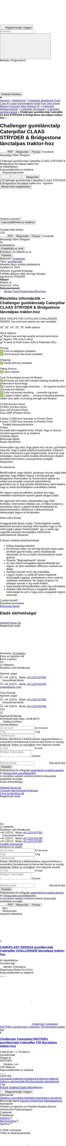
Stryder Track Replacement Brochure (24, 291)
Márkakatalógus (53, 1100)
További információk (11, 844)
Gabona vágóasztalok (12, 1081)
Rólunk (4, 1087)
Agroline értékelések (31, 1100)
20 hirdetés (19, 653)
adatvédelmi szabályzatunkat (47, 770)
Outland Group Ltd (10, 623)
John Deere (53, 103)
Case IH (4, 103)
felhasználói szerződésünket (19, 773)
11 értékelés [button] (7, 665)
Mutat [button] (22, 677)
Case (57, 100)
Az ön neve (41, 728)
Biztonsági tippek (10, 606)
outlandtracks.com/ (10, 687)
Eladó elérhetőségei (31, 1087)
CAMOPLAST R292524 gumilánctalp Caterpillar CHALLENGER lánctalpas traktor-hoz (32, 950)
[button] (33, 77)
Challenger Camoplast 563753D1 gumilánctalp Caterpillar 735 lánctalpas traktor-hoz (28, 1042)
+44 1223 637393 (36, 677)
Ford (43, 103)
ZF (38, 106)
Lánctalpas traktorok (12, 1078)
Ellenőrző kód (57, 763)
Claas (13, 103)
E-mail (38, 748)
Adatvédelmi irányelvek (48, 1098)
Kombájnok (30, 1078)
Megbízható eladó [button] (10, 625)
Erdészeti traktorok (47, 1078)
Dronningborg (25, 103)
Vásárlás (6, 255)
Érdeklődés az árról (12, 248)
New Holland (28, 106)
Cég (37, 731)
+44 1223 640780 (36, 684)
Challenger (18, 258)
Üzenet (36, 756)
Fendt (37, 103)
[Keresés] (25, 46)
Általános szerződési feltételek (17, 1098)
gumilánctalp (15, 261)
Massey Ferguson (10, 106)
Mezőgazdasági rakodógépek (42, 1081)
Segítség (14, 1087)
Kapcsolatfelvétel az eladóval (18, 222)
